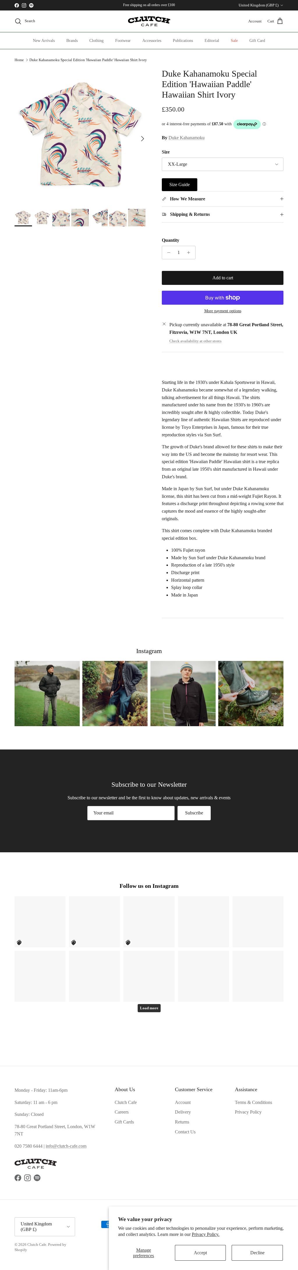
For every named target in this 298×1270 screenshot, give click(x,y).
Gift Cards (124, 1121)
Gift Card (257, 40)
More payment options (222, 311)
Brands (72, 40)
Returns (182, 1121)
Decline (257, 1252)
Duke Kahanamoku (186, 137)
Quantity (170, 240)
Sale (234, 40)
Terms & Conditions (253, 1102)
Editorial (212, 40)
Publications (183, 40)
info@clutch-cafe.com (66, 1146)
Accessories (151, 40)
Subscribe (194, 812)
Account (183, 1102)
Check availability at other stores (195, 341)
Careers (122, 1112)
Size (166, 151)
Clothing (96, 40)
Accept (200, 1252)
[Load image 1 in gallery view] (82, 135)
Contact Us (185, 1131)
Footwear (123, 40)
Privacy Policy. (205, 1234)
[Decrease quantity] (167, 252)
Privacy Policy (248, 1112)
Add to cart (222, 277)
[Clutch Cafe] (149, 21)
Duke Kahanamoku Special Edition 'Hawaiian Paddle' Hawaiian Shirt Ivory (88, 60)
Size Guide (179, 184)
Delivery (183, 1112)
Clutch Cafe (126, 1102)
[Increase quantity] (190, 252)
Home (19, 60)
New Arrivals (44, 40)
